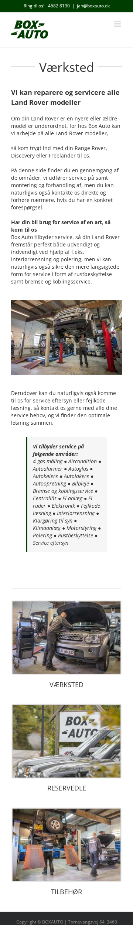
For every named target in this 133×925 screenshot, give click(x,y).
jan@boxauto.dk (93, 6)
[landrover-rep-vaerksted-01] (66, 811)
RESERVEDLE (66, 787)
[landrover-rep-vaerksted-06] (66, 707)
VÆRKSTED (66, 684)
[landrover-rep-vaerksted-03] (66, 603)
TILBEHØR (66, 891)
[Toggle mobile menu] (118, 24)
